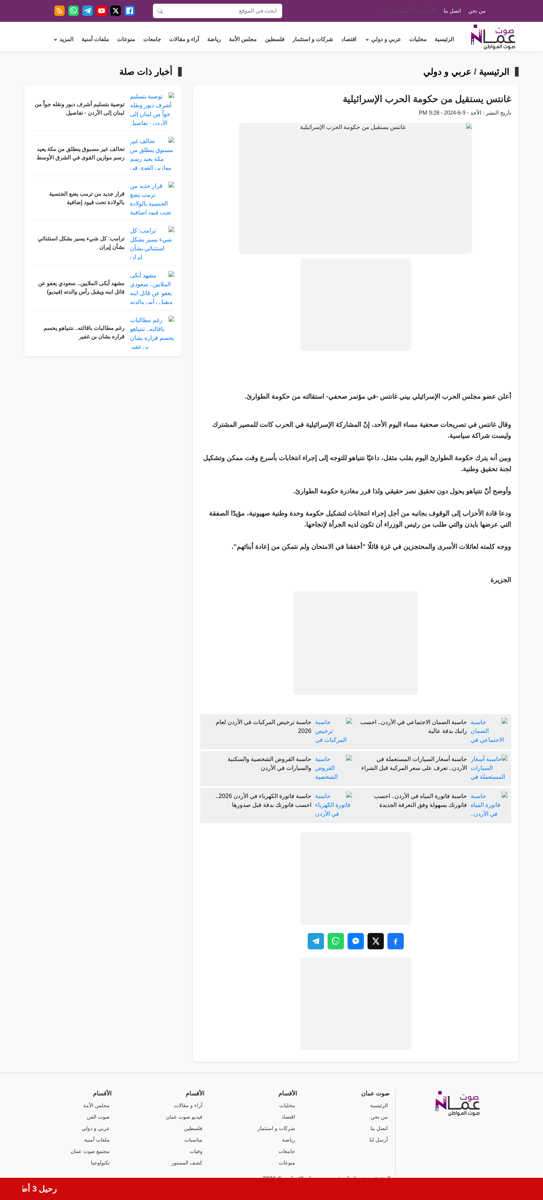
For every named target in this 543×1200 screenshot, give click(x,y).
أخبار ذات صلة (146, 72)
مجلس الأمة (243, 39)
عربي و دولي (386, 39)
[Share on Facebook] (395, 941)
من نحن (477, 11)
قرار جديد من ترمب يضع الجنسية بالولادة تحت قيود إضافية (86, 198)
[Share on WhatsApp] (336, 941)
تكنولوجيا (100, 1163)
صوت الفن (98, 1117)
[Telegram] (87, 11)
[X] (115, 11)
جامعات (152, 39)
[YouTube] (101, 11)
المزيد (66, 39)
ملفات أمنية (95, 39)
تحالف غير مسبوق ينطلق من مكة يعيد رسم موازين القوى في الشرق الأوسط (80, 153)
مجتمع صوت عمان (90, 1151)
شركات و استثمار (313, 39)
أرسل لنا (378, 1140)
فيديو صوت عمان (184, 1117)
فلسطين (274, 39)
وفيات (195, 1151)
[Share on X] (376, 941)
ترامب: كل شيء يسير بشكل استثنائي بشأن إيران (81, 243)
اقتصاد (348, 39)
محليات (418, 39)
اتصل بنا (452, 11)
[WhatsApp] (73, 11)
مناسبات (193, 1140)
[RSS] (59, 11)
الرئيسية (444, 39)
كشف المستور (186, 1163)
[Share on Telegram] (316, 941)
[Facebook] (129, 11)
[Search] (160, 10)
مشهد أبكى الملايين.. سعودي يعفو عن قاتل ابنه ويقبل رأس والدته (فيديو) (81, 287)
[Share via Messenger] (356, 941)
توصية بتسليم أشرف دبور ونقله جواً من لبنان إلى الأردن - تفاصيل (79, 108)
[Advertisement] (355, 304)
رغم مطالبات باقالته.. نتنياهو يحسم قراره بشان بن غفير (84, 332)
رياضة (214, 39)
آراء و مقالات (184, 39)
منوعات (126, 39)
